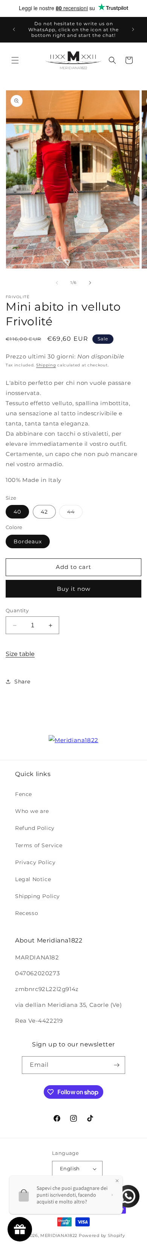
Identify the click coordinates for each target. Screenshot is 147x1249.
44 (75, 513)
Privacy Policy (35, 862)
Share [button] (22, 681)
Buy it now (73, 588)
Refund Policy (35, 828)
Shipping (46, 365)
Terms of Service (39, 845)
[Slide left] (57, 283)
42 (44, 511)
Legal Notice (33, 879)
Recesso (26, 913)
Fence (23, 794)
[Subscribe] (116, 1065)
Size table (20, 653)
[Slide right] (90, 283)
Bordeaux (28, 541)
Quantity (17, 610)
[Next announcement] (133, 29)
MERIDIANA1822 (58, 1235)
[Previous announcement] (14, 29)
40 (17, 511)
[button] (15, 60)
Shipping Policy (37, 896)
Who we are (32, 811)
